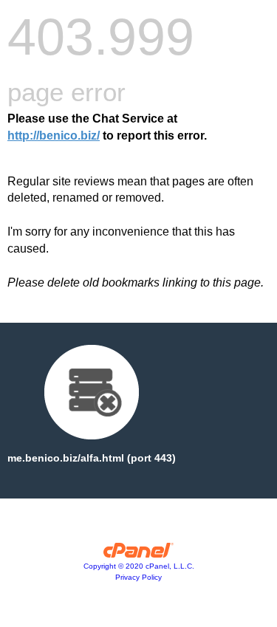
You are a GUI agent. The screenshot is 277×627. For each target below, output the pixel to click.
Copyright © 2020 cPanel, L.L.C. (138, 566)
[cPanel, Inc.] (138, 554)
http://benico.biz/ (53, 135)
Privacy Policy (138, 577)
